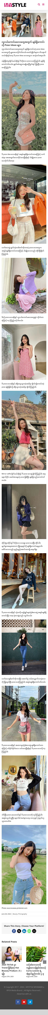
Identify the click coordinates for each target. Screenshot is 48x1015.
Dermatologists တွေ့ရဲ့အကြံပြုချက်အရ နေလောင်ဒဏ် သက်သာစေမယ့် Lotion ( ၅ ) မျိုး (11, 970)
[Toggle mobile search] (39, 4)
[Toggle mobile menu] (43, 4)
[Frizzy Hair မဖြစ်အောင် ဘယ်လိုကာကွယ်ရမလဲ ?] (36, 948)
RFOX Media (12, 993)
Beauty (15, 914)
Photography (22, 914)
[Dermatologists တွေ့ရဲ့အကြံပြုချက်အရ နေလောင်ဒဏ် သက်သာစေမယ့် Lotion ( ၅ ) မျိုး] (12, 948)
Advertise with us (24, 997)
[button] (3, 963)
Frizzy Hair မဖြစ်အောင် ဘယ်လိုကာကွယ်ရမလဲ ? (34, 967)
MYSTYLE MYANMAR (34, 990)
